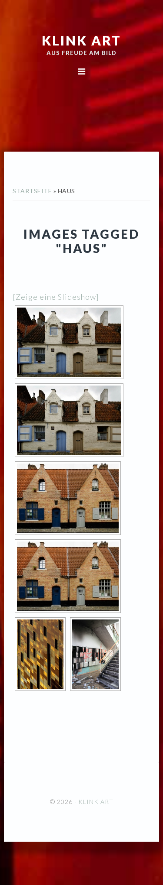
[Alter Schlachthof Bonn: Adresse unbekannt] (95, 654)
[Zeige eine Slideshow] (56, 296)
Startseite (32, 191)
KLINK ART (81, 40)
